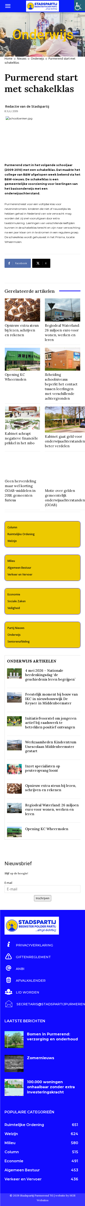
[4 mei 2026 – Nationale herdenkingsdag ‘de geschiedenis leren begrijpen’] (14, 673)
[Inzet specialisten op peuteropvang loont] (14, 769)
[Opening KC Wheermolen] (22, 359)
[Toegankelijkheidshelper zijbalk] (79, 5)
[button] (7, 6)
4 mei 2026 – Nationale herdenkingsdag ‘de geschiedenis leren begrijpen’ (50, 675)
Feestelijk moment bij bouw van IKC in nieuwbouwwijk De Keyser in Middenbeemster (51, 698)
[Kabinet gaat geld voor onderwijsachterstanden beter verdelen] (65, 419)
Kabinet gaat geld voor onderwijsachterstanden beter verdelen (65, 441)
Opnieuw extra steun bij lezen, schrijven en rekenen (22, 330)
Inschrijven (42, 898)
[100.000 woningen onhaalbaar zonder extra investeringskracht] (14, 1087)
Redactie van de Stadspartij (27, 106)
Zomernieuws (40, 1058)
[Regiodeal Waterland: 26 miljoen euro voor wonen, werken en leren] (62, 309)
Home (8, 58)
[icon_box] (29, 944)
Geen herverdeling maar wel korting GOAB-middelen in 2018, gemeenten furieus (20, 490)
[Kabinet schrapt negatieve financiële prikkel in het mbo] (22, 418)
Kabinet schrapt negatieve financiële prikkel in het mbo (21, 438)
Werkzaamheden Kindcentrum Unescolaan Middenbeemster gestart (50, 746)
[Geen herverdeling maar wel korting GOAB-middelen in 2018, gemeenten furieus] (22, 465)
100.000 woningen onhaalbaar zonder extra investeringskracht (51, 1087)
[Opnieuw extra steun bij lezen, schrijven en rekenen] (22, 309)
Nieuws (21, 58)
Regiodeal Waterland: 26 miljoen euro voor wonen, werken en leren (52, 809)
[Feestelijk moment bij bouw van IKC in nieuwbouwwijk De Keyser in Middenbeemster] (14, 697)
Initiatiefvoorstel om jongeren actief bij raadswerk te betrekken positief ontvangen (50, 722)
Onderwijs (37, 58)
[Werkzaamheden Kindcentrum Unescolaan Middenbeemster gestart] (14, 745)
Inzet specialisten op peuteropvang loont (42, 768)
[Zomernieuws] (14, 1063)
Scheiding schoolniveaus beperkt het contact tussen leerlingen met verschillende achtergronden (61, 386)
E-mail (8, 883)
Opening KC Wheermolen (15, 377)
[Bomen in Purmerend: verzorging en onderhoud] (14, 1039)
